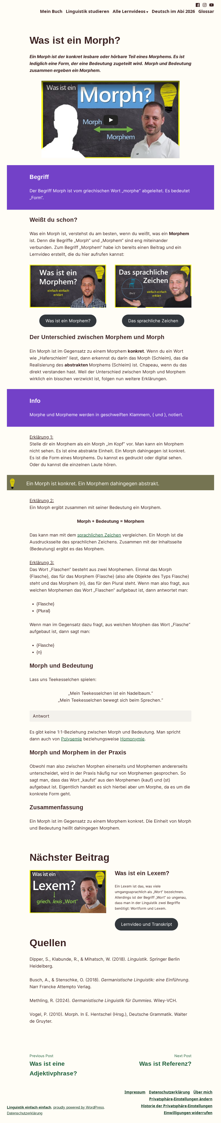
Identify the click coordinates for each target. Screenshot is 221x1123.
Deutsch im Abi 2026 (173, 12)
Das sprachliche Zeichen (153, 320)
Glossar (206, 12)
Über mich (202, 1092)
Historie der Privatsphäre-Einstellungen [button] (176, 1105)
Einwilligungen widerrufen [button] (188, 1112)
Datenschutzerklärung (169, 1092)
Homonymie (132, 738)
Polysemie (71, 738)
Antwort (41, 716)
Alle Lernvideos (129, 12)
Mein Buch (51, 12)
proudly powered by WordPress (78, 1107)
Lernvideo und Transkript (146, 924)
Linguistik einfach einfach (29, 1107)
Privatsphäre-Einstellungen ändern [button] (180, 1099)
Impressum (135, 1092)
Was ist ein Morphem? (68, 320)
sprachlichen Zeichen (99, 535)
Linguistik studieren (87, 12)
